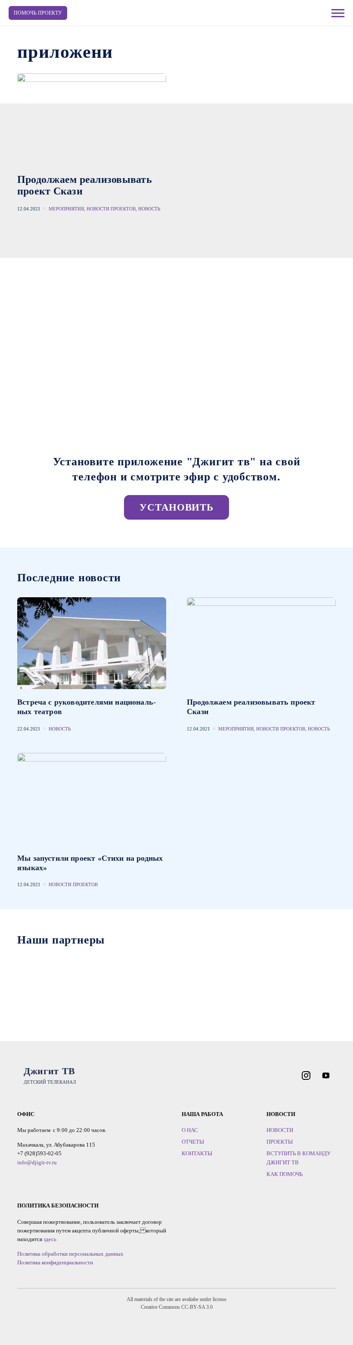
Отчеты (193, 1141)
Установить (176, 507)
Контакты (197, 1153)
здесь (49, 1239)
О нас (190, 1130)
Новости (279, 1130)
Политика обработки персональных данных (70, 1254)
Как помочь (284, 1174)
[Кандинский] (134, 980)
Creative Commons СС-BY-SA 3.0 (177, 1307)
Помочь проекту (38, 13)
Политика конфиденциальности (55, 1262)
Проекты (279, 1141)
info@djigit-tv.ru (37, 1162)
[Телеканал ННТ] (49, 980)
